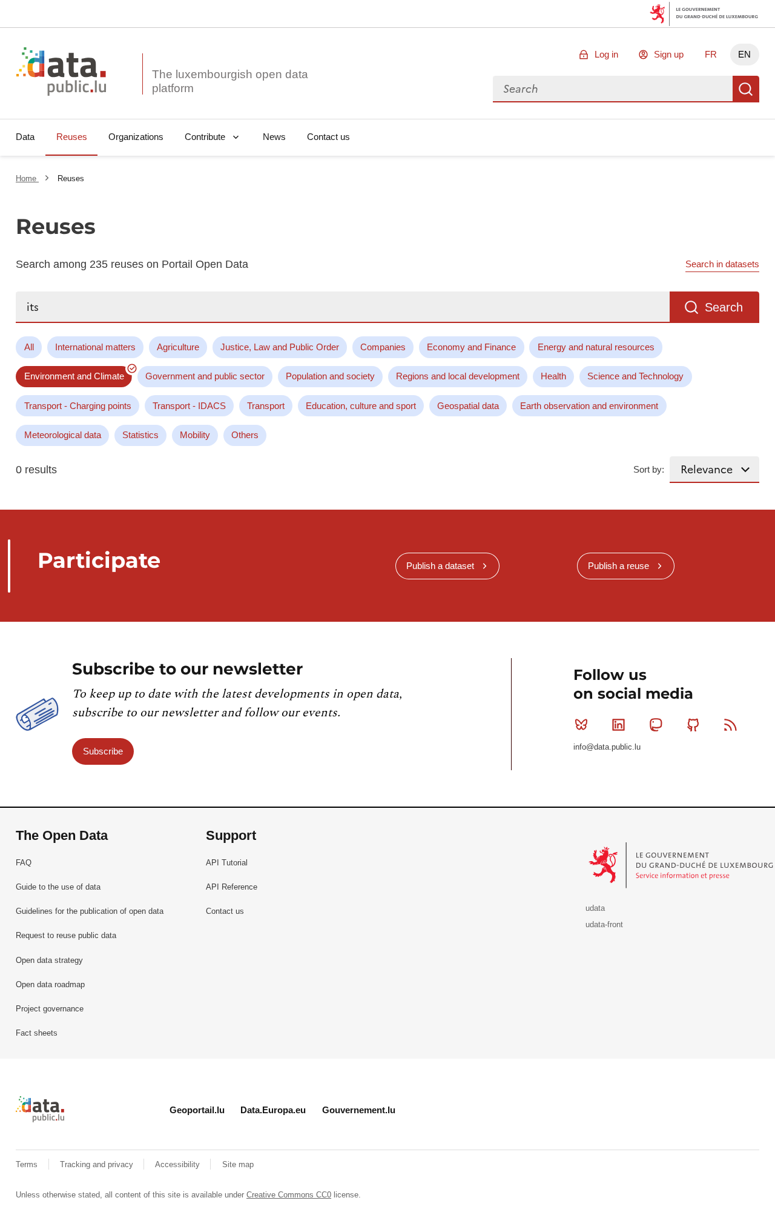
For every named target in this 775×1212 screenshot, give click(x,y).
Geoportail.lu (197, 1110)
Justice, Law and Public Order (279, 347)
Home (27, 178)
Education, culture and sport (361, 406)
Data (25, 137)
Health (553, 376)
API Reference (231, 886)
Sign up (669, 54)
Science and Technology (635, 376)
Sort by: (648, 469)
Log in (606, 54)
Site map (238, 1164)
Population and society (330, 376)
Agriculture (178, 347)
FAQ (23, 862)
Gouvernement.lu (358, 1110)
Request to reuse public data (66, 935)
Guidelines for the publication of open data (89, 911)
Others (245, 435)
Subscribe (103, 751)
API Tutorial (227, 862)
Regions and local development (457, 376)
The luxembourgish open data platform (230, 81)
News (274, 137)
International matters (95, 347)
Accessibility (178, 1164)
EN (744, 54)
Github (693, 724)
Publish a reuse (618, 566)
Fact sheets (37, 1032)
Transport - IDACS (189, 406)
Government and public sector (205, 376)
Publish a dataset (440, 566)
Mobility (195, 435)
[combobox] (613, 89)
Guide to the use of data (58, 886)
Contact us (328, 137)
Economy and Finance (471, 347)
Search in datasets (722, 264)
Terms (28, 1164)
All (29, 347)
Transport (266, 406)
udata (595, 908)
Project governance (50, 1008)
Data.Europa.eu (273, 1110)
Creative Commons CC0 (288, 1194)
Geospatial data (468, 406)
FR (711, 54)
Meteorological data (62, 435)
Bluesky (581, 724)
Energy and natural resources (596, 347)
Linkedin (618, 724)
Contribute (205, 137)
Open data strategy (49, 960)
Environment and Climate (74, 376)
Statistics (140, 435)
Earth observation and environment (589, 406)
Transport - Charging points (77, 406)
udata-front (604, 924)
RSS (730, 724)
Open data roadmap (50, 984)
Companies (383, 347)
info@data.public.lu (607, 746)
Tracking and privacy (98, 1164)
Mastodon (655, 724)
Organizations (135, 137)
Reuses (71, 137)
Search (746, 89)
